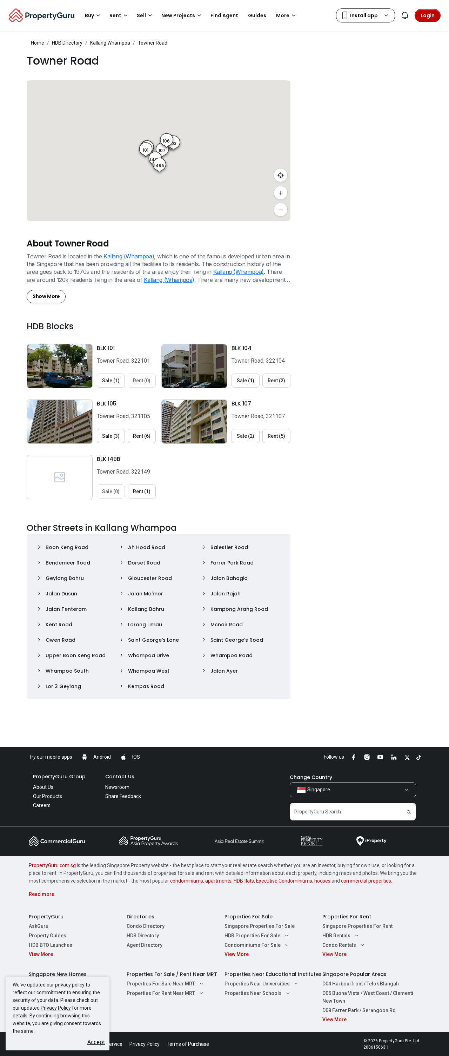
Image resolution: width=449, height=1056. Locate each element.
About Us (43, 787)
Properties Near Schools (253, 993)
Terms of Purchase (188, 1044)
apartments (218, 881)
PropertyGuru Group (59, 776)
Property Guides (47, 935)
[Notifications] (405, 15)
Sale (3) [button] (111, 436)
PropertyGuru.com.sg (52, 865)
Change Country (311, 777)
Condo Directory (146, 926)
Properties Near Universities (257, 983)
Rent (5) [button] (276, 436)
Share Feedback (123, 796)
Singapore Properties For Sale (259, 926)
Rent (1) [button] (141, 491)
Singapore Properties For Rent (357, 926)
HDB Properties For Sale (252, 935)
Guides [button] (257, 15)
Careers (42, 805)
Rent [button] (115, 15)
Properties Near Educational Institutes (273, 974)
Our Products (47, 796)
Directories (140, 916)
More (282, 15)
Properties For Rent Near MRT (161, 993)
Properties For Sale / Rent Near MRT (172, 974)
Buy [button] (89, 15)
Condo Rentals (339, 945)
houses (322, 881)
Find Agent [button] (224, 15)
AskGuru (38, 926)
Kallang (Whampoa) (128, 256)
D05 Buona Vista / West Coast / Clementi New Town (367, 997)
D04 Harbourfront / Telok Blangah (360, 983)
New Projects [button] (178, 15)
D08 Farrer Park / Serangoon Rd (359, 1010)
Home (37, 43)
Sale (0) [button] (111, 491)
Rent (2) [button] (276, 380)
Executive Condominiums (284, 881)
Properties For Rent (346, 916)
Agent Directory (144, 945)
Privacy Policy (56, 1008)
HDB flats (244, 881)
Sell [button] (141, 15)
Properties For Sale (248, 916)
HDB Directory (67, 43)
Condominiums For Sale (252, 945)
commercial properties (366, 881)
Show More (46, 296)
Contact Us (119, 776)
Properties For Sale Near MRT (161, 983)
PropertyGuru (46, 916)
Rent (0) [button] (141, 380)
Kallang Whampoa (110, 43)
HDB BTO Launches (50, 945)
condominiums (186, 881)
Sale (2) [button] (245, 436)
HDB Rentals (336, 935)
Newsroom (117, 787)
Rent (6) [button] (141, 436)
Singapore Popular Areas (354, 974)
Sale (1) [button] (111, 380)
